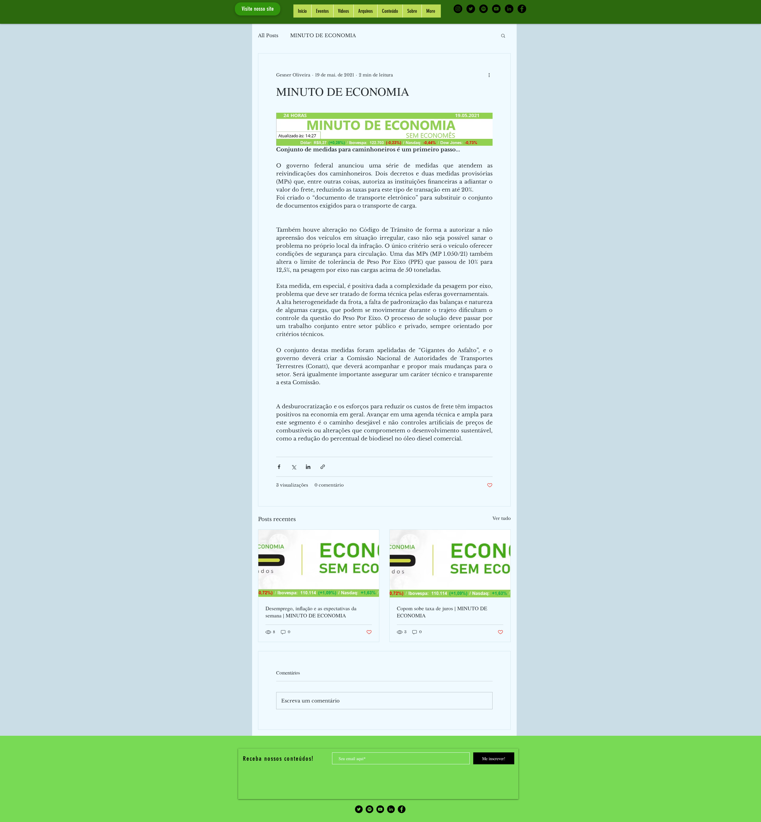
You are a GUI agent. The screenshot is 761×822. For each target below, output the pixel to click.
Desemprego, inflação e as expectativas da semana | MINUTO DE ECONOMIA (310, 612)
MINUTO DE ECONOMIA (323, 35)
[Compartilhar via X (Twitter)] (293, 467)
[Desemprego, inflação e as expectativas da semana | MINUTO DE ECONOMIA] (318, 563)
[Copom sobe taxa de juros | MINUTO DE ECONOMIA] (450, 563)
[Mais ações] (489, 75)
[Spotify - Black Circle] (483, 8)
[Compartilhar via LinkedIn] (308, 467)
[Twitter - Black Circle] (470, 8)
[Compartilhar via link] (323, 467)
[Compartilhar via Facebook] (279, 467)
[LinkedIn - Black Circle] (509, 8)
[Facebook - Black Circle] (522, 8)
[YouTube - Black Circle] (496, 8)
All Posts (268, 35)
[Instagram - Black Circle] (458, 8)
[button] (503, 35)
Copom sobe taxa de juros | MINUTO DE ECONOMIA (442, 612)
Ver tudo (502, 518)
